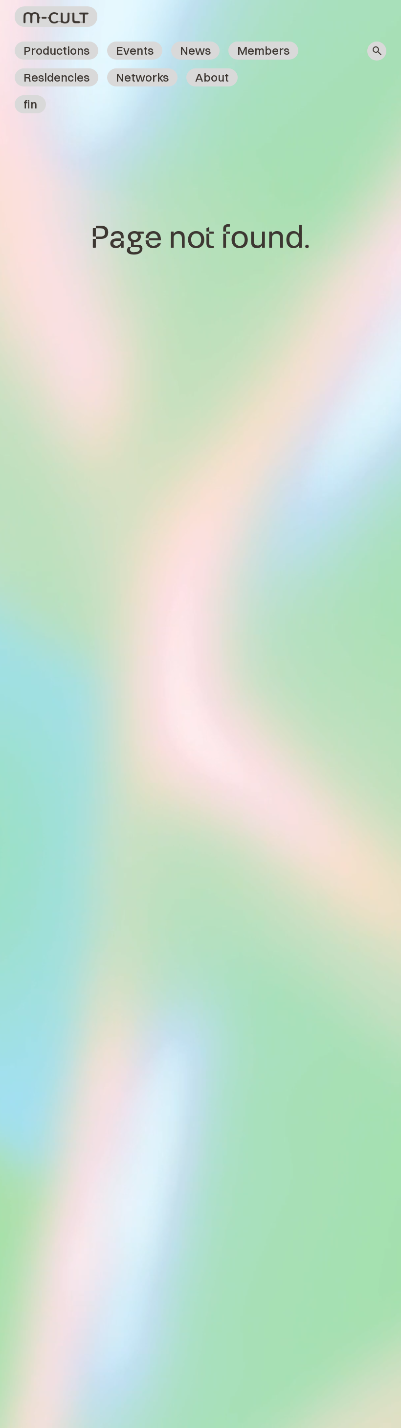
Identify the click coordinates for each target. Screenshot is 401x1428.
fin (30, 104)
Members (263, 50)
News (195, 50)
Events (135, 50)
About (212, 77)
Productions (56, 50)
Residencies (56, 77)
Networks (142, 77)
